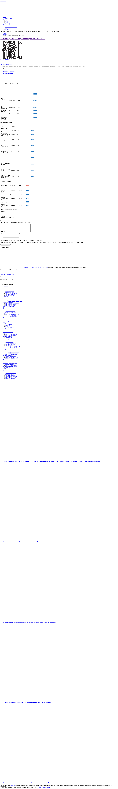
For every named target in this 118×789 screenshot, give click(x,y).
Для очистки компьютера (10, 373)
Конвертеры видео (9, 349)
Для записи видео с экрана (11, 340)
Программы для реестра (10, 378)
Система (5, 370)
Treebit (1, 59)
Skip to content (3, 1)
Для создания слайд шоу (10, 348)
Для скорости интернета (10, 318)
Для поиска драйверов (10, 311)
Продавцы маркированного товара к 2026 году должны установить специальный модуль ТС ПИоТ (29, 622)
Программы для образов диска (11, 358)
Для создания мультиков (13, 347)
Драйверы (5, 308)
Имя (1, 233)
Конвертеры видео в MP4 (13, 350)
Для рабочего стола (9, 374)
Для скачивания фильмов (10, 344)
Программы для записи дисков (11, 357)
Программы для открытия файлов (10, 363)
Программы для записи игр (11, 354)
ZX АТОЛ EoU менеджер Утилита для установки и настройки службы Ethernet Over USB (27, 702)
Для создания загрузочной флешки (15, 301)
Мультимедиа (6, 330)
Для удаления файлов (9, 364)
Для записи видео (11, 338)
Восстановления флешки (10, 304)
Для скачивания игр (9, 360)
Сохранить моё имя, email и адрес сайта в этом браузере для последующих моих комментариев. (22, 240)
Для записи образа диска (10, 356)
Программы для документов (11, 335)
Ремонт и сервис (8, 18)
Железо (4, 313)
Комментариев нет (12, 59)
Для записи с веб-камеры (13, 339)
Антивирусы (5, 286)
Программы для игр (7, 359)
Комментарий (3, 231)
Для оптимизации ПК (10, 371)
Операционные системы (8, 332)
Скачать (35, 94)
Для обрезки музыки (9, 292)
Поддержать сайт (6, 24)
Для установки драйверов (10, 312)
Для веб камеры (8, 337)
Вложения (2, 242)
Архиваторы (5, 287)
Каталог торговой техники (8, 25)
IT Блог (4, 17)
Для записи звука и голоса (10, 290)
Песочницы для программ (10, 377)
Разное (4, 368)
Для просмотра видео (9, 342)
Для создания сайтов (9, 319)
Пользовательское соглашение (43, 787)
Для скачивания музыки (10, 294)
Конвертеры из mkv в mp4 (13, 352)
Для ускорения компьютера (11, 376)
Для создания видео (9, 345)
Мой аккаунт (8, 28)
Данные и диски (6, 307)
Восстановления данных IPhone (12, 303)
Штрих (6, 21)
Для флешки (8, 299)
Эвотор (6, 22)
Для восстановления (12, 315)
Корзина (7, 29)
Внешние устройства (7, 298)
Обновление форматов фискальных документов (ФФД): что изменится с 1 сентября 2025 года (28, 782)
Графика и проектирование (8, 306)
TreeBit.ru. (12, 785)
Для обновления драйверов (11, 309)
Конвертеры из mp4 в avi (13, 353)
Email (2, 235)
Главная (4, 33)
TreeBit (4, 15)
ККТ (4, 19)
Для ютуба (7, 321)
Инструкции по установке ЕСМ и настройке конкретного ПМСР (20, 541)
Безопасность (6, 296)
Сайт (1, 238)
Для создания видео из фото (14, 346)
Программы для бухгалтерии (11, 334)
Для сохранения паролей (10, 375)
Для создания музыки (9, 295)
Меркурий (7, 23)
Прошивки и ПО (6, 34)
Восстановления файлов (8, 302)
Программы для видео (7, 336)
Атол (6, 20)
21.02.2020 (5, 59)
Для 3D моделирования (10, 367)
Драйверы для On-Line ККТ (9, 71)
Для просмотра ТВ (12, 343)
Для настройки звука (9, 291)
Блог (4, 297)
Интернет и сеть (6, 317)
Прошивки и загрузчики (8, 73)
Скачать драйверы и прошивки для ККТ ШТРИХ (22, 39)
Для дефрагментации (12, 316)
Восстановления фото (10, 305)
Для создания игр (9, 362)
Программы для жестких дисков (12, 314)
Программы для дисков (8, 355)
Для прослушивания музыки (11, 293)
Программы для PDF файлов (11, 365)
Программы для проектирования (10, 366)
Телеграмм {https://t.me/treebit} (7, 274)
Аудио (4, 288)
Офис (4, 333)
